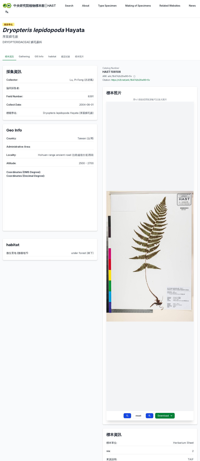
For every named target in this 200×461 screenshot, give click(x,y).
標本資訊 (9, 56)
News (192, 5)
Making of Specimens (138, 5)
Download (163, 415)
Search (69, 5)
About (85, 5)
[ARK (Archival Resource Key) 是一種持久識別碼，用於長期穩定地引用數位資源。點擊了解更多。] (134, 76)
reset (138, 415)
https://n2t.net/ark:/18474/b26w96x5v (130, 80)
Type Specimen (107, 5)
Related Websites (170, 5)
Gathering (24, 56)
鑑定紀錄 (65, 56)
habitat (52, 56)
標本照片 (79, 56)
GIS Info (39, 56)
